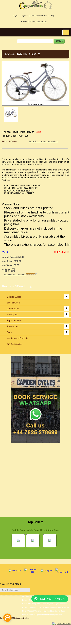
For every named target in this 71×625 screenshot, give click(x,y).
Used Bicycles (47, 604)
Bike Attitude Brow (49, 530)
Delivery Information (46, 607)
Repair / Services (29, 607)
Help (52, 16)
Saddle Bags (18, 530)
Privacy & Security (29, 600)
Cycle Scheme (61, 604)
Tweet (5, 252)
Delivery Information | (40, 16)
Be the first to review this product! (43, 141)
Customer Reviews (42, 611)
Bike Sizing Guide (58, 611)
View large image (36, 104)
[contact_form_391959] (7, 618)
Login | (16, 16)
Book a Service (28, 614)
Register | (25, 16)
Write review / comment (15, 274)
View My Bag (41, 21)
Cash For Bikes (28, 604)
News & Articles (61, 607)
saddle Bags (32, 530)
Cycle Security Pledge (45, 614)
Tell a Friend (9, 271)
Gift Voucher (27, 596)
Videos (30, 611)
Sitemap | (59, 614)
